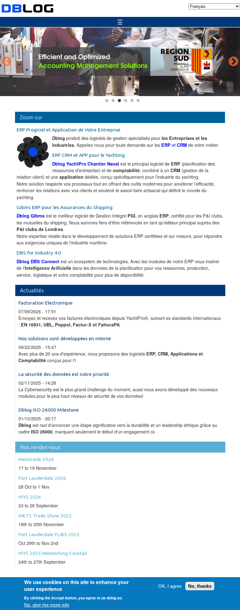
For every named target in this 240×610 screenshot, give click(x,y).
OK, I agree (170, 586)
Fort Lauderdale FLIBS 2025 (48, 534)
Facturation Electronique (45, 302)
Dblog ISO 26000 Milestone (48, 410)
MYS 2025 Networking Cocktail (52, 553)
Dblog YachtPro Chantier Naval (85, 164)
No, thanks (200, 586)
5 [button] (132, 101)
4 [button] (125, 101)
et (174, 145)
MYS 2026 (29, 497)
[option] (120, 62)
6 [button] (138, 101)
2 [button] (113, 101)
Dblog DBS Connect (39, 261)
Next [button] (233, 62)
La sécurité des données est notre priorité (63, 374)
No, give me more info (46, 604)
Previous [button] (6, 62)
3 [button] (119, 101)
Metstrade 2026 (36, 459)
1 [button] (107, 101)
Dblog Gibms (31, 216)
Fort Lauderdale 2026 (42, 478)
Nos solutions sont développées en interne (64, 338)
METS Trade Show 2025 (45, 515)
